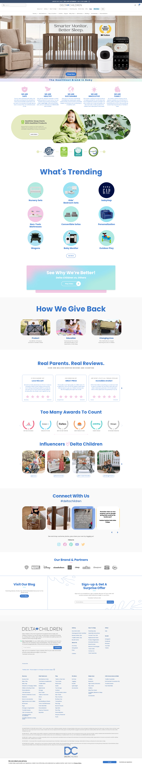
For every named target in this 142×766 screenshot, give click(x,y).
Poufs (56, 717)
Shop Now (71, 74)
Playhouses (58, 683)
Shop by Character (44, 710)
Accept (109, 762)
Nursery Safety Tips (77, 635)
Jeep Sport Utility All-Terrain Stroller (104, 378)
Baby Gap (24, 683)
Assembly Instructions (94, 633)
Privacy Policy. (78, 763)
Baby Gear (72, 13)
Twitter (107, 648)
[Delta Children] (42, 629)
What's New (81, 9)
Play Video (69, 284)
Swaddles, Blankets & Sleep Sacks (29, 718)
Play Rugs (57, 703)
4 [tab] (72, 402)
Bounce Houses (59, 705)
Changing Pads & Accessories (26, 715)
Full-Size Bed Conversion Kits (112, 681)
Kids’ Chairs (42, 692)
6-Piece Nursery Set (37, 378)
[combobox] (14, 5)
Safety (45, 9)
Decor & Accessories (27, 699)
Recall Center (75, 640)
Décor (40, 697)
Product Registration (93, 640)
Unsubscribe (25, 663)
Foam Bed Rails (42, 705)
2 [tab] (69, 402)
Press (73, 650)
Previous (20, 388)
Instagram (107, 639)
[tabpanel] (37, 388)
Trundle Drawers (26, 710)
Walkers (90, 688)
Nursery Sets (25, 679)
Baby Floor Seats (92, 690)
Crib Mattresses (26, 692)
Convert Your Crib (93, 635)
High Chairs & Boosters (94, 683)
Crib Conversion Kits (27, 712)
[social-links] (59, 546)
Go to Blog (24, 596)
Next (122, 388)
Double (74, 683)
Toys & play (58, 681)
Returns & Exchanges (93, 646)
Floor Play (57, 710)
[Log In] (135, 5)
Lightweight (75, 686)
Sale (103, 9)
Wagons (66, 13)
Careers (74, 653)
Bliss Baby (96, 9)
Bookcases (25, 703)
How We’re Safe (76, 631)
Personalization (103, 13)
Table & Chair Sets (43, 694)
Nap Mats (41, 712)
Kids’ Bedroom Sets (44, 679)
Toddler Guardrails (109, 679)
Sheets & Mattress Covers (29, 694)
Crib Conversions (63, 9)
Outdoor (57, 690)
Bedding (87, 13)
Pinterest (107, 643)
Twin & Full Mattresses (44, 703)
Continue (110, 602)
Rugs (23, 705)
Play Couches (58, 697)
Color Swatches (92, 653)
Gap (90, 9)
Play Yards (91, 686)
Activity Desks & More (60, 692)
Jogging (74, 681)
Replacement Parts (93, 637)
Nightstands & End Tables (28, 701)
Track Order (91, 648)
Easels (56, 686)
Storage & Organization (28, 708)
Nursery (35, 13)
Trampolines (58, 701)
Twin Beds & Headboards (45, 681)
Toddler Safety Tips (77, 637)
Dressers (41, 686)
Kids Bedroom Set (71, 378)
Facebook (107, 641)
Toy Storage (58, 688)
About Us (39, 9)
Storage (41, 690)
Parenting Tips (73, 9)
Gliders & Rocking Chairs (28, 688)
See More (71, 256)
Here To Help (53, 9)
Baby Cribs (25, 681)
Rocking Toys (58, 699)
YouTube (107, 645)
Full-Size (74, 679)
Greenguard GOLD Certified (79, 633)
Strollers (61, 13)
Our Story (74, 645)
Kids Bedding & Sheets (44, 701)
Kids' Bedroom (42, 13)
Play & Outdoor (52, 13)
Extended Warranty (93, 642)
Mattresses (80, 13)
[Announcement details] (54, 670)
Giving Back (75, 648)
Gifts (86, 9)
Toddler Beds (42, 683)
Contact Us (91, 651)
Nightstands (42, 688)
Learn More (34, 134)
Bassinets (24, 697)
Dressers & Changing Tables (29, 686)
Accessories (94, 13)
